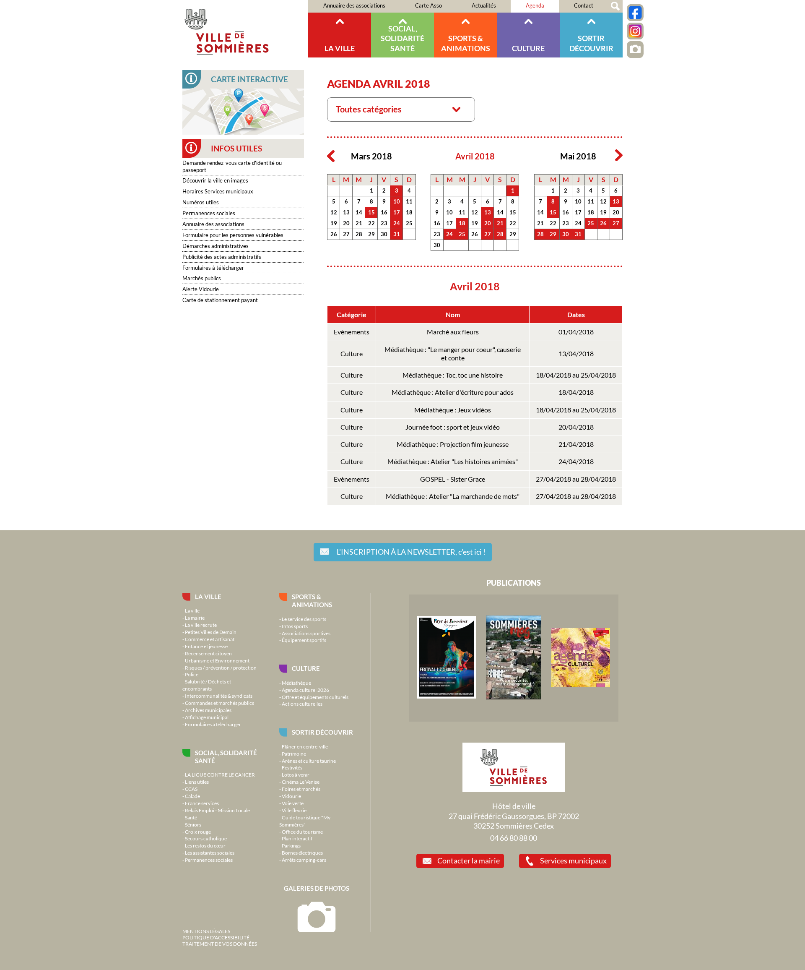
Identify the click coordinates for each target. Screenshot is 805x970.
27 (346, 234)
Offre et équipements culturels (315, 697)
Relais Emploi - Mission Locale (217, 810)
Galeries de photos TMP (635, 49)
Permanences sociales (208, 213)
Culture (528, 48)
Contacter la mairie (468, 860)
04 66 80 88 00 (513, 837)
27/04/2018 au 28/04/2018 (576, 479)
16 (384, 212)
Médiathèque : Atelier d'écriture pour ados (453, 392)
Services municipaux (573, 860)
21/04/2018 (576, 444)
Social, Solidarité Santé (402, 38)
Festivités (292, 767)
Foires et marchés (301, 789)
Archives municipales (208, 710)
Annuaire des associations (354, 5)
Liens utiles (197, 782)
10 (396, 201)
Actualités (484, 5)
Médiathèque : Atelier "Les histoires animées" (452, 461)
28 (359, 234)
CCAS (191, 789)
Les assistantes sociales (209, 852)
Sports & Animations (465, 43)
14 (359, 212)
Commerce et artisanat (209, 639)
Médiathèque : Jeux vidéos (452, 410)
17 (396, 212)
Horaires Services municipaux (217, 191)
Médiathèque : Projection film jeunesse (453, 444)
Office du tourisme (302, 831)
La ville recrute (201, 625)
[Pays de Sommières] (446, 696)
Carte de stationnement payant (220, 300)
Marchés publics (201, 278)
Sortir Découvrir (591, 43)
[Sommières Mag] (513, 697)
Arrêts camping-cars (304, 860)
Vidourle (291, 796)
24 (396, 223)
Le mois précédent (331, 155)
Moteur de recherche (615, 6)
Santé (191, 817)
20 (346, 223)
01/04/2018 (576, 332)
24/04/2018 (576, 461)
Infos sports (295, 626)
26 (333, 234)
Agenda (535, 5)
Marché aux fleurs (453, 332)
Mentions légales (206, 931)
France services (202, 803)
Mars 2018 (371, 156)
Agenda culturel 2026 (305, 690)
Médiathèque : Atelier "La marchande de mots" (452, 496)
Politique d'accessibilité (215, 937)
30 (384, 234)
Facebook (635, 12)
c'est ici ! (411, 551)
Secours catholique (206, 838)
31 (396, 234)
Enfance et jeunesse (206, 646)
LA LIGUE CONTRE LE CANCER (220, 774)
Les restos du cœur (205, 845)
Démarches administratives (215, 245)
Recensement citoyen (208, 653)
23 (384, 223)
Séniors (193, 824)
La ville (340, 48)
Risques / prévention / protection (221, 667)
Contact (583, 5)
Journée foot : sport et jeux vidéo (452, 427)
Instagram (635, 31)
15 (371, 212)
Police (191, 674)
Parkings (291, 845)
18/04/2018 (576, 392)
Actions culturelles (302, 704)
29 (371, 234)
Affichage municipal (207, 717)
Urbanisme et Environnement (217, 660)
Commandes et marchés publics (219, 703)
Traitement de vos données (219, 944)
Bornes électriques (302, 852)
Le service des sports (304, 619)
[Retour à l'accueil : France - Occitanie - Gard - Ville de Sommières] (245, 29)
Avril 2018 (475, 156)
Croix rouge (198, 831)
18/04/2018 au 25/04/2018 (576, 375)
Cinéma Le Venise (300, 782)
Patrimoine (294, 753)
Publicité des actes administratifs (221, 256)
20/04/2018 (576, 427)
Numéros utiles (200, 202)
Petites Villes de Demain (210, 632)
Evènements (351, 332)
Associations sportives (306, 633)
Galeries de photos (316, 888)
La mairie (195, 618)
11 (409, 201)
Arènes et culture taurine (309, 761)
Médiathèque (296, 683)
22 (371, 223)
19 (333, 223)
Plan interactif (297, 838)
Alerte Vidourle (200, 289)
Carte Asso (428, 5)
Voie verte (293, 803)
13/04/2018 (576, 353)
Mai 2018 (578, 156)
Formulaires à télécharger (213, 267)
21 (359, 223)
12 (333, 212)
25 (409, 223)
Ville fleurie (294, 810)
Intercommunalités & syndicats (218, 696)
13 (346, 212)
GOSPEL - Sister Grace (452, 479)
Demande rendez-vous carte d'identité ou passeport (232, 166)
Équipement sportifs (304, 640)
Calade (192, 796)
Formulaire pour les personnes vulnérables (232, 235)
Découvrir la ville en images (215, 180)
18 (409, 212)
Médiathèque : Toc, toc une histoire (452, 375)
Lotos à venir (295, 774)
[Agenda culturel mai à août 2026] (580, 684)
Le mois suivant (619, 155)
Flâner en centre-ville (305, 746)
